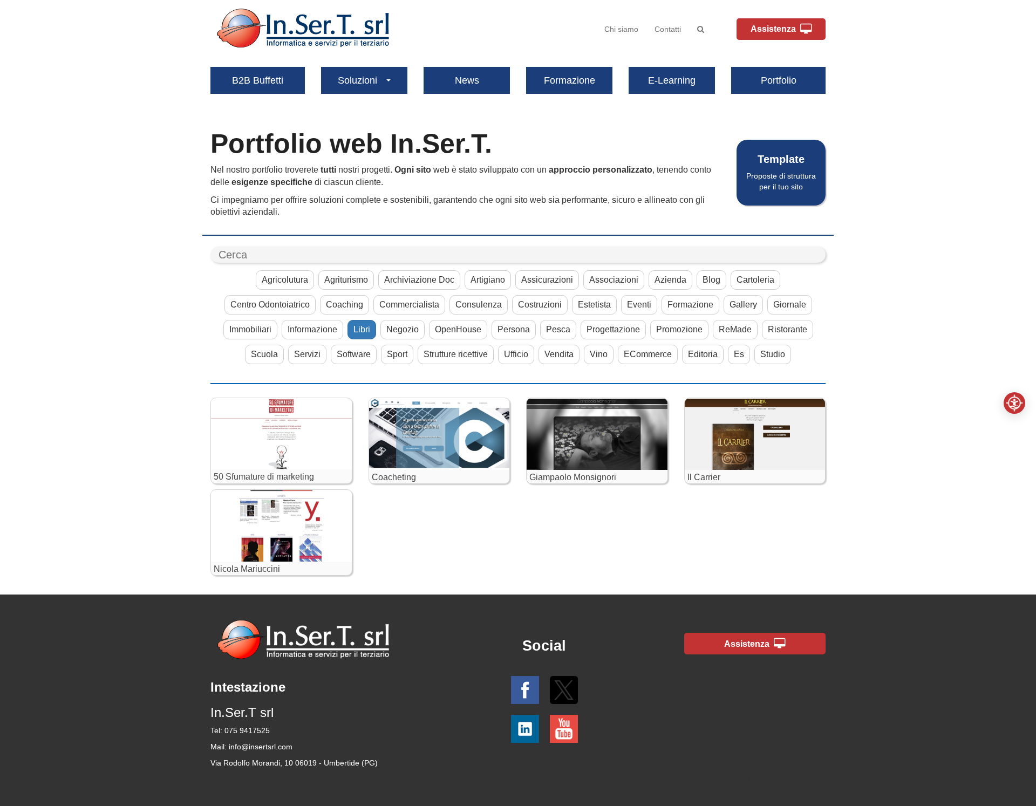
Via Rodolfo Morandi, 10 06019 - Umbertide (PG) (294, 763)
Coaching (344, 304)
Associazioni (613, 279)
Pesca (558, 329)
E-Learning (672, 80)
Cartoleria (755, 279)
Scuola (264, 354)
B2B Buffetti (257, 80)
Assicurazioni (547, 279)
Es (739, 354)
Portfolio (778, 80)
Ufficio (516, 354)
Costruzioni (540, 304)
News (467, 80)
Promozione (679, 329)
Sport (397, 354)
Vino (599, 354)
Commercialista (409, 304)
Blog (711, 279)
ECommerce (648, 354)
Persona (513, 329)
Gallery (743, 304)
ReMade (735, 329)
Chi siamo (621, 29)
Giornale (789, 304)
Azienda (670, 279)
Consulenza (478, 304)
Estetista (594, 304)
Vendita (559, 354)
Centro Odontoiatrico (270, 304)
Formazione (569, 80)
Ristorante (787, 329)
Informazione (312, 329)
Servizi (307, 354)
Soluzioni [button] (357, 80)
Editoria (703, 354)
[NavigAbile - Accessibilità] (1014, 403)
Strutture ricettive (456, 354)
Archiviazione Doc (419, 279)
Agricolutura (285, 279)
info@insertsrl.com (260, 746)
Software (354, 354)
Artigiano (488, 279)
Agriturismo (346, 279)
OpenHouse (458, 329)
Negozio (402, 329)
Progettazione (613, 329)
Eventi (639, 304)
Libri (361, 329)
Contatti (668, 29)
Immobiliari (250, 329)
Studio (772, 354)
